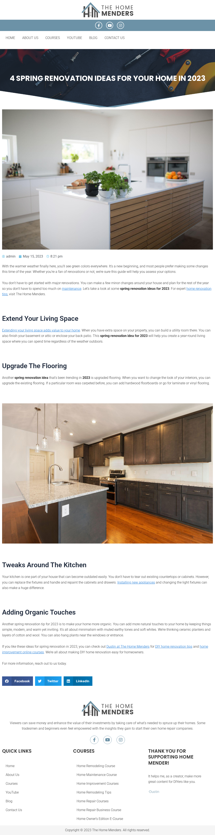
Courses (52, 38)
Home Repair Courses (93, 801)
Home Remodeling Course (96, 766)
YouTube (74, 38)
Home (10, 38)
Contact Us (115, 38)
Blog (93, 38)
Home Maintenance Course (97, 775)
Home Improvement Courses (98, 784)
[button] (17, 681)
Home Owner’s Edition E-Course (100, 819)
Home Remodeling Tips (94, 792)
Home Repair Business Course (99, 810)
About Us (30, 38)
